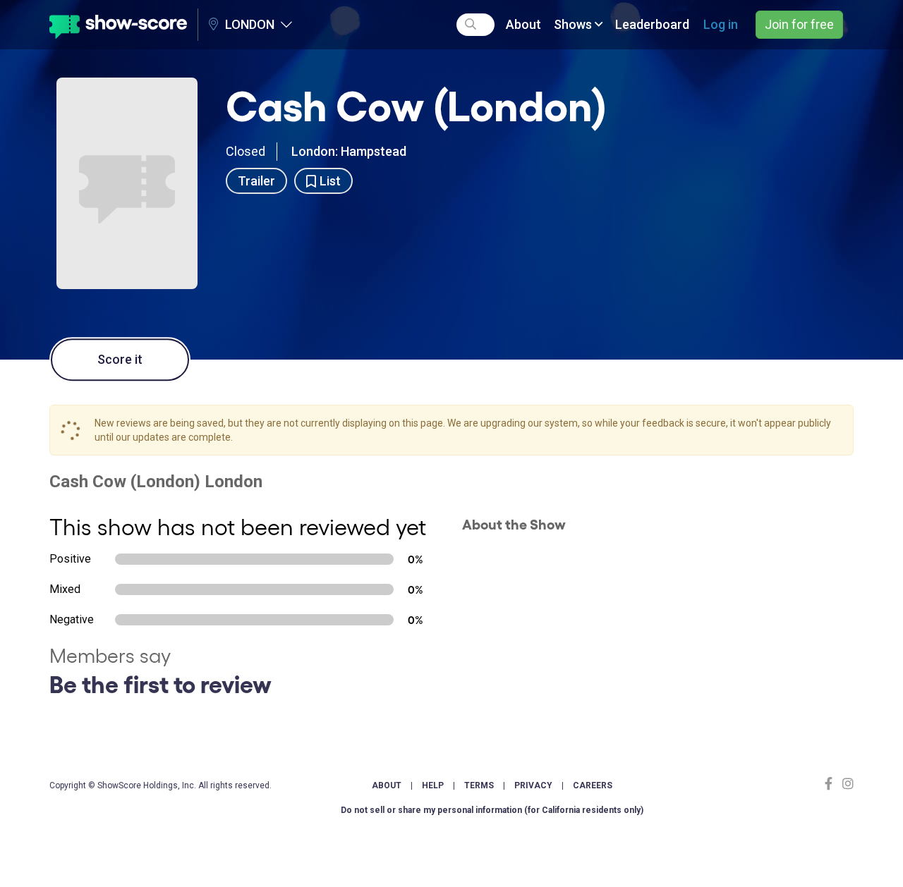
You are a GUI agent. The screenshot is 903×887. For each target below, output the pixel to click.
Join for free (799, 24)
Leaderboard (652, 24)
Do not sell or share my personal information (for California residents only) (492, 810)
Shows (574, 24)
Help (433, 785)
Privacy (533, 785)
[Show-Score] (118, 24)
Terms (479, 785)
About (523, 24)
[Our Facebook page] (832, 783)
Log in (720, 24)
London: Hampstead (348, 151)
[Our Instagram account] (846, 783)
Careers (592, 785)
